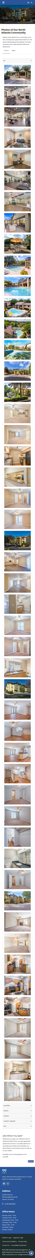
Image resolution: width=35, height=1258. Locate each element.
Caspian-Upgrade (9, 1121)
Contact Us (6, 1245)
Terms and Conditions (9, 1241)
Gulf (5, 1126)
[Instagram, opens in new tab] (8, 1184)
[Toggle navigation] (3, 2)
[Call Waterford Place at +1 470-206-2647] (32, 2)
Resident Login (6, 1238)
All (4, 61)
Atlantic (6, 1111)
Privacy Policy (22, 1241)
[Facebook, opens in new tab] (4, 1184)
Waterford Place (8, 1141)
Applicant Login (18, 1238)
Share (31, 1161)
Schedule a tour (8, 1154)
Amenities (7, 1105)
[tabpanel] (17, 593)
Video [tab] (13, 50)
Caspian (6, 1116)
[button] (28, 2)
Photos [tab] (6, 50)
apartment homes (9, 1144)
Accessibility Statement (19, 1245)
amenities (23, 1146)
